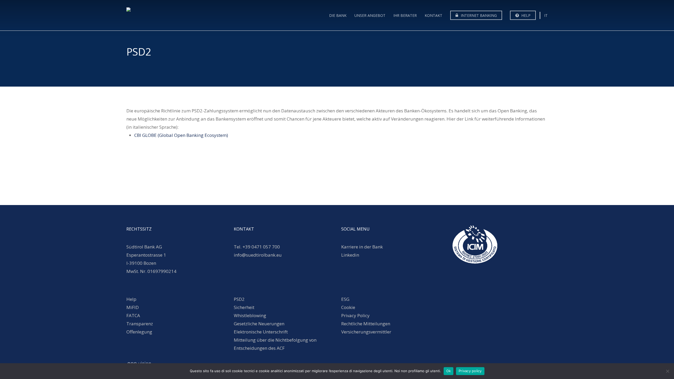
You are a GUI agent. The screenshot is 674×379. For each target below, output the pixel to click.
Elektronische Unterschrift (261, 332)
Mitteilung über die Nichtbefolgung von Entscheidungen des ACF (275, 344)
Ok (448, 371)
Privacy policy (470, 371)
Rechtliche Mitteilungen (365, 324)
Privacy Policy (355, 315)
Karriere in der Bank (362, 247)
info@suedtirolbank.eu (258, 255)
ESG (345, 299)
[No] (667, 371)
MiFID (132, 307)
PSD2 (239, 299)
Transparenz (139, 324)
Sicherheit (244, 307)
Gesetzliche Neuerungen (259, 324)
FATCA (133, 315)
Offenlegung (139, 332)
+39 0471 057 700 (261, 247)
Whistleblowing (250, 315)
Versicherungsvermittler (366, 332)
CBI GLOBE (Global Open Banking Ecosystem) (181, 135)
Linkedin (350, 255)
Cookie (348, 307)
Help (131, 299)
